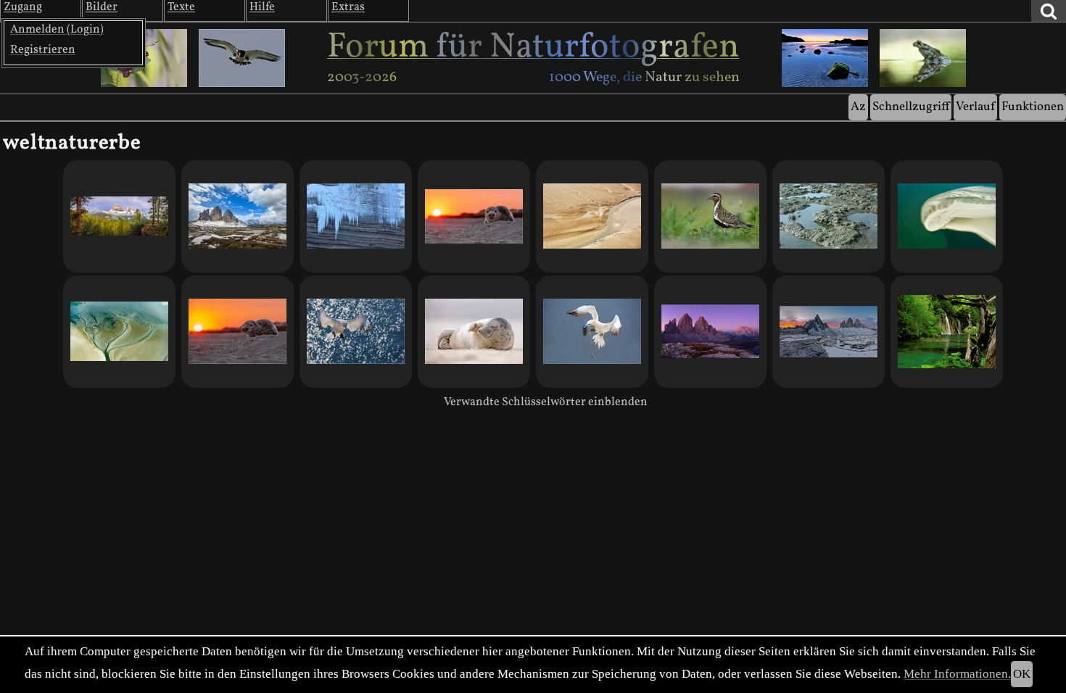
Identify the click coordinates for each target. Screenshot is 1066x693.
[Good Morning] (474, 216)
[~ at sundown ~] (355, 331)
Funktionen (1032, 107)
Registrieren (42, 50)
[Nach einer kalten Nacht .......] (828, 331)
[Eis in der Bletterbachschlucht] (355, 216)
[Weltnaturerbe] (119, 216)
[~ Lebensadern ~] (592, 216)
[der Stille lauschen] (710, 331)
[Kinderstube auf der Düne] (237, 331)
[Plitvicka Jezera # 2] (947, 331)
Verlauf (975, 107)
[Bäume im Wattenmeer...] (119, 331)
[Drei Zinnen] (237, 216)
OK (1021, 674)
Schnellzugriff (910, 107)
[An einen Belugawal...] (947, 216)
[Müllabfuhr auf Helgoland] (592, 331)
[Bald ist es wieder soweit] (474, 331)
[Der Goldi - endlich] (710, 216)
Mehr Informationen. (957, 674)
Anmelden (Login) (57, 30)
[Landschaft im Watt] (828, 216)
